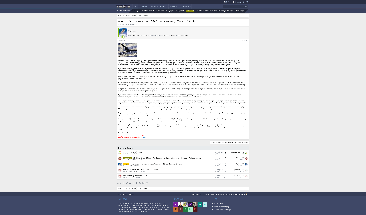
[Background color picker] (243, 2)
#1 (247, 40)
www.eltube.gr (184, 35)
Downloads (185, 6)
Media (164, 6)
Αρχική (135, 6)
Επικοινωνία (197, 194)
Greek (132, 194)
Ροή (154, 6)
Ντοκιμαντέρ (138, 160)
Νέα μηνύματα (218, 204)
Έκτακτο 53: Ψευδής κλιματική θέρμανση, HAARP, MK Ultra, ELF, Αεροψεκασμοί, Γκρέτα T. (136, 11)
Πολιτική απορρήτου (224, 194)
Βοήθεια (235, 194)
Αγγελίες (173, 6)
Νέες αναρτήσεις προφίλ (222, 207)
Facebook (142, 171)
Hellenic (125, 160)
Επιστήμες (140, 154)
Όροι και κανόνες (210, 194)
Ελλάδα (173, 35)
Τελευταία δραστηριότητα (222, 210)
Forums (144, 6)
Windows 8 (140, 166)
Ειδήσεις (139, 177)
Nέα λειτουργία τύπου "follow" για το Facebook (141, 170)
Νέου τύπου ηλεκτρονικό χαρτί (135, 176)
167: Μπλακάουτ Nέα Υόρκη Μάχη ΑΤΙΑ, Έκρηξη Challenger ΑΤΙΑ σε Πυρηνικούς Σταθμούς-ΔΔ (208, 11)
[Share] (244, 41)
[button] (148, 6)
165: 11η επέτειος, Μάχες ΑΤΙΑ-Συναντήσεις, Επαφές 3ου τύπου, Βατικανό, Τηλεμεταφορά (166, 158)
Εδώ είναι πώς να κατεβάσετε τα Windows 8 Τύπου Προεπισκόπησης (156, 164)
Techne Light (123, 194)
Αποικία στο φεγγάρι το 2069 (134, 152)
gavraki (125, 171)
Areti (124, 154)
